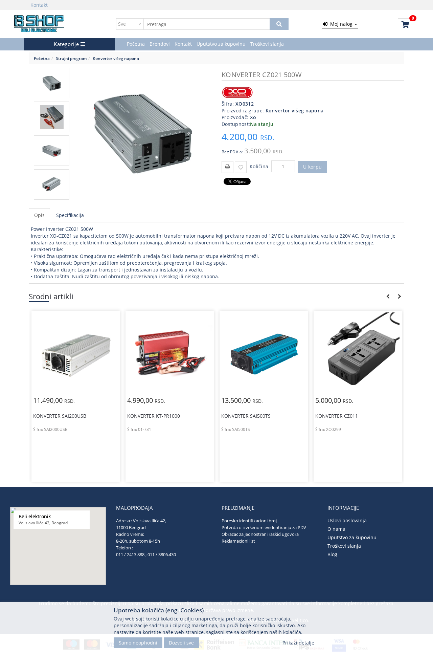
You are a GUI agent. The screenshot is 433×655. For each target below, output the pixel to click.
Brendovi (160, 44)
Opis (39, 215)
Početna (136, 44)
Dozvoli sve (181, 642)
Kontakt (39, 5)
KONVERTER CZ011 (242, 416)
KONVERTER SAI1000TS (341, 402)
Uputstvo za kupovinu (221, 44)
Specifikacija (70, 215)
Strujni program (71, 58)
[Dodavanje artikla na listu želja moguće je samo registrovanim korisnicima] (241, 167)
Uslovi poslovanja (347, 520)
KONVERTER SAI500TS (152, 416)
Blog (332, 554)
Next (398, 296)
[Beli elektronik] (39, 24)
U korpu (312, 166)
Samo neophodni (138, 642)
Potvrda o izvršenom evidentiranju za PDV (264, 527)
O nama (336, 529)
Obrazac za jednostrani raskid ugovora (260, 534)
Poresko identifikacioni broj (249, 521)
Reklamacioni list (238, 541)
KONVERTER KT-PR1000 (59, 416)
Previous (388, 296)
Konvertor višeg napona (116, 58)
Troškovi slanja (267, 44)
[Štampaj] (227, 166)
